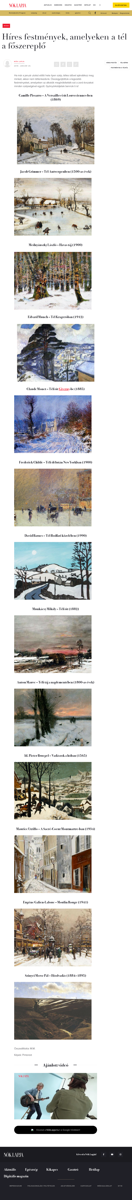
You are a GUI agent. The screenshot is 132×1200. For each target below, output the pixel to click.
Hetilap (87, 5)
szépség (34, 13)
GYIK (120, 1186)
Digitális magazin (16, 1176)
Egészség (58, 5)
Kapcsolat (86, 1186)
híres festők (111, 63)
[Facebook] (95, 13)
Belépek (115, 13)
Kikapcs (68, 5)
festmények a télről (119, 68)
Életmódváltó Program (17, 13)
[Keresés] (89, 13)
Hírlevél (104, 13)
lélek (67, 13)
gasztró (77, 13)
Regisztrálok (124, 13)
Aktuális (48, 5)
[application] (55, 1096)
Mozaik (6, 25)
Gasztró (78, 5)
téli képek (124, 63)
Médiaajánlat (104, 1186)
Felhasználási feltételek (41, 1186)
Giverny (64, 388)
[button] (100, 5)
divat (44, 13)
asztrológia (56, 13)
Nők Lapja (18, 5)
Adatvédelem (68, 1186)
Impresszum (15, 1186)
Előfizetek (121, 5)
